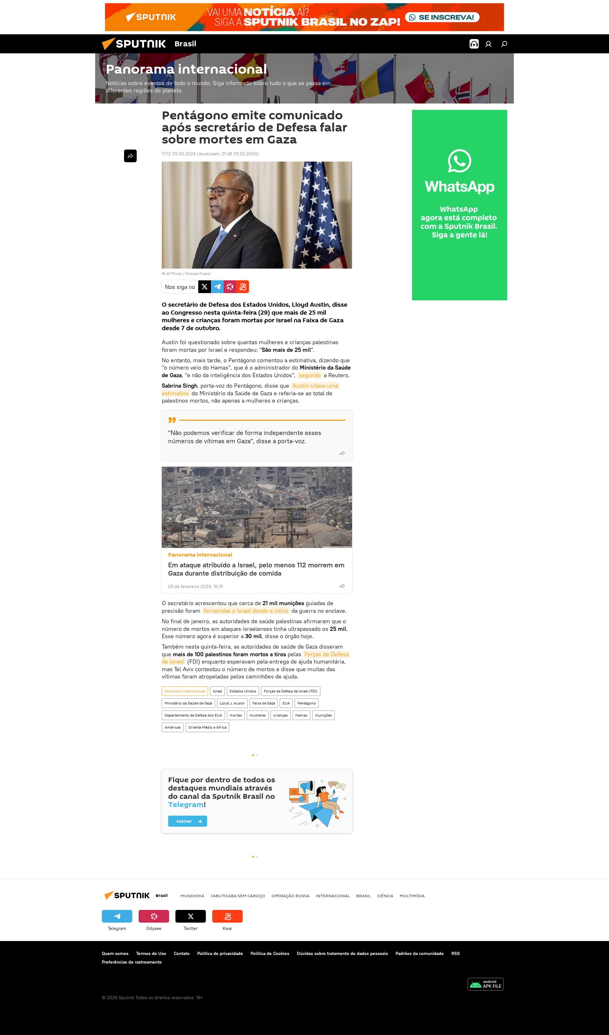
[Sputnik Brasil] (136, 52)
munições (323, 715)
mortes (236, 715)
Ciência (385, 895)
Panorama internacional (200, 555)
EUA (286, 703)
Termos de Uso (151, 953)
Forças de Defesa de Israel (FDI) (291, 691)
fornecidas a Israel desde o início (246, 610)
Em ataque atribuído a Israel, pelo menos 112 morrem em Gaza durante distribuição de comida (256, 569)
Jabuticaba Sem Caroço (238, 895)
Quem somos (115, 953)
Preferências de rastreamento (132, 962)
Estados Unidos (243, 691)
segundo (310, 375)
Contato (182, 953)
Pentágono (307, 703)
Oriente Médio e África (207, 727)
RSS (455, 953)
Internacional (333, 895)
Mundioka (192, 895)
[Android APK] (485, 985)
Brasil (363, 895)
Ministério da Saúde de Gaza (188, 703)
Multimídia (412, 895)
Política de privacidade (220, 953)
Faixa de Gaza (263, 703)
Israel (217, 691)
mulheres (258, 715)
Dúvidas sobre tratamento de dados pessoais (342, 953)
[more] (342, 453)
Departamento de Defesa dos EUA (193, 715)
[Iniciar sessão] (488, 43)
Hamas (301, 715)
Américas (173, 727)
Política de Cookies (270, 953)
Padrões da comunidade (420, 953)
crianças (280, 715)
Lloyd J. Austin (232, 703)
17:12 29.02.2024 (179, 154)
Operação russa (291, 895)
